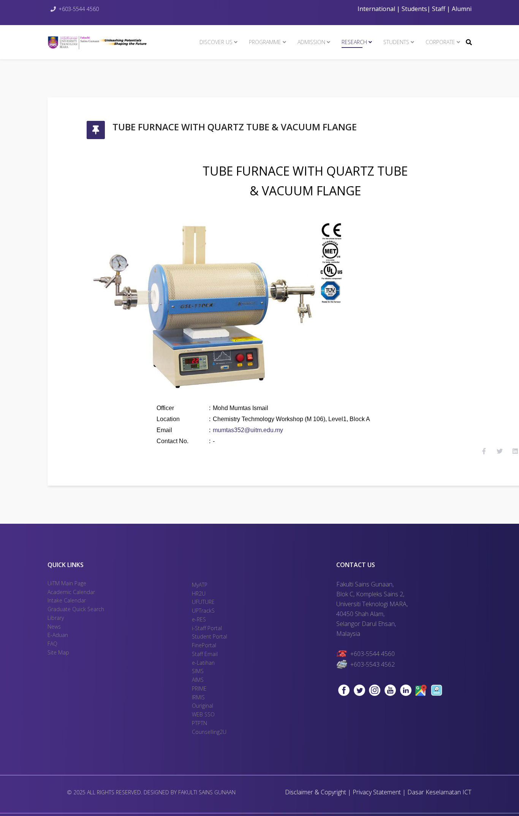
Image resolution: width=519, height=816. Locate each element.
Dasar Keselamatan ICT (439, 792)
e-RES (199, 619)
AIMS (198, 679)
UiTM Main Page (66, 583)
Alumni (462, 9)
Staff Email (205, 654)
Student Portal (209, 636)
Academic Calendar (71, 592)
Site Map (58, 652)
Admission (311, 42)
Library (55, 617)
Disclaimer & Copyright (315, 792)
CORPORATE (440, 42)
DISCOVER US (216, 42)
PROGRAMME (265, 42)
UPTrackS (203, 610)
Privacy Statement (377, 792)
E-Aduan (57, 635)
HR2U (199, 593)
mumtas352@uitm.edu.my (248, 430)
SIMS (198, 671)
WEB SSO (203, 714)
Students (413, 9)
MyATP (199, 584)
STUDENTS (396, 42)
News (54, 626)
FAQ (52, 643)
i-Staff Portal (207, 628)
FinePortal (204, 645)
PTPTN (199, 723)
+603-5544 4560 (79, 9)
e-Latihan (203, 662)
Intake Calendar (66, 600)
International (377, 9)
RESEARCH (354, 42)
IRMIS (198, 697)
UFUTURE (203, 601)
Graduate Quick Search (75, 609)
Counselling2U (209, 731)
